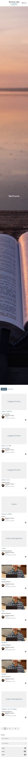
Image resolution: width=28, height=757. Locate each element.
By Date (4, 389)
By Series (10, 389)
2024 (14, 751)
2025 (14, 748)
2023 (14, 754)
